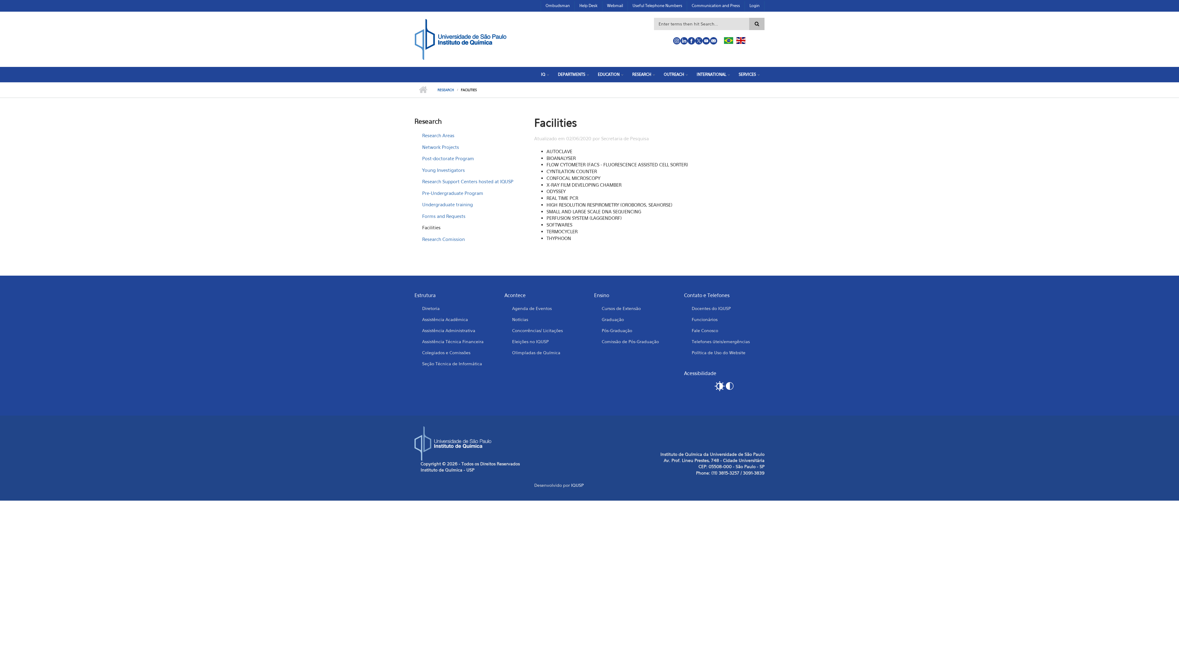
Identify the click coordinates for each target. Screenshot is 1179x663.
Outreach (674, 74)
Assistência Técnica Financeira (453, 341)
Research (641, 74)
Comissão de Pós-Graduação (630, 341)
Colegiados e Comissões (446, 352)
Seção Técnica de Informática (452, 363)
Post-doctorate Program (448, 158)
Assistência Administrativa (448, 330)
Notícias (520, 319)
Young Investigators (443, 170)
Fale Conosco (705, 330)
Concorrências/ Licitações (537, 330)
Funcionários (705, 319)
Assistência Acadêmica (445, 319)
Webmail (615, 5)
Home (422, 90)
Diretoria (431, 308)
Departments (571, 74)
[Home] (460, 38)
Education (609, 74)
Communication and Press (716, 5)
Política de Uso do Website (718, 352)
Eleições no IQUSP (530, 341)
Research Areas (438, 135)
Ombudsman (558, 5)
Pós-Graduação (617, 330)
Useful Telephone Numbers (657, 5)
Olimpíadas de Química (536, 352)
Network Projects (440, 147)
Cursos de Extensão (621, 308)
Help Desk (588, 5)
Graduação (613, 319)
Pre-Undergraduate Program (452, 193)
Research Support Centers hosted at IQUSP (467, 181)
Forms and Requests (443, 216)
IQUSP (577, 485)
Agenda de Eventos (532, 308)
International (711, 74)
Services (747, 74)
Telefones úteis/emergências (721, 341)
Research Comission (443, 239)
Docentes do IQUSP (711, 308)
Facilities (431, 227)
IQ (543, 74)
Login (754, 5)
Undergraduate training (447, 204)
